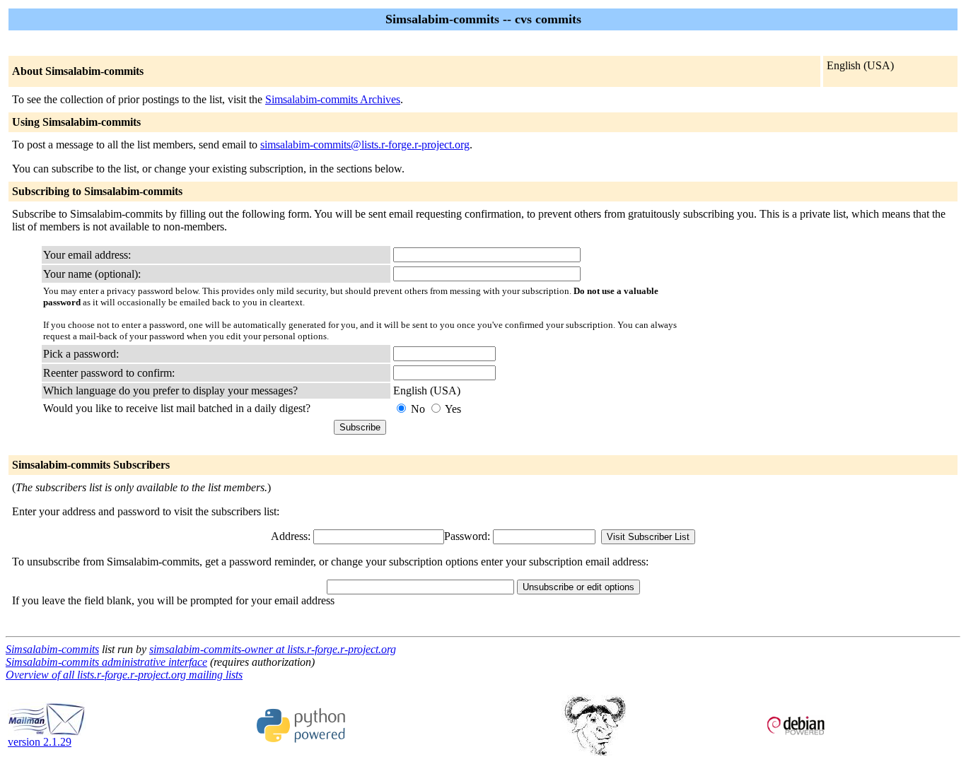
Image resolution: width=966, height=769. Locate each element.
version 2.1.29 (39, 742)
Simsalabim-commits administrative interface (106, 662)
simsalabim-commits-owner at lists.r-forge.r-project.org (272, 649)
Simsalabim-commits (52, 649)
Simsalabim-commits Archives (332, 99)
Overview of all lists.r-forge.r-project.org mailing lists (124, 675)
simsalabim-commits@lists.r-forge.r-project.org (365, 145)
